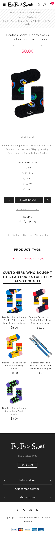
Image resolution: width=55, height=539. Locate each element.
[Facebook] (17, 510)
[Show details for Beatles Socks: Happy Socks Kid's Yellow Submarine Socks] (41, 301)
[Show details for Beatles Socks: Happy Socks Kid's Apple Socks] (14, 392)
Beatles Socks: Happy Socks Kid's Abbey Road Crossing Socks (14, 320)
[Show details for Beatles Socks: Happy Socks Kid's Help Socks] (14, 346)
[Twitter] (24, 510)
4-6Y (29, 184)
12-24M (29, 173)
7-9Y (29, 189)
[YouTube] (30, 510)
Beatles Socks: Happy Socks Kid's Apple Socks (14, 411)
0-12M (29, 168)
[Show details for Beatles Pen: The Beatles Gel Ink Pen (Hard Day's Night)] (41, 346)
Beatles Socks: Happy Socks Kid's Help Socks (14, 365)
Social (27, 217)
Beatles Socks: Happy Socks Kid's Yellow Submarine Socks (41, 320)
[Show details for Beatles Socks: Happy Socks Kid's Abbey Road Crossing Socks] (14, 301)
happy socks (32, 258)
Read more (27, 465)
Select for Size (27, 162)
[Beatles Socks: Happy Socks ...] (19, 45)
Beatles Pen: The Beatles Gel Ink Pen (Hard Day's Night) (41, 365)
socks (14, 258)
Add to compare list (47, 200)
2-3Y (29, 178)
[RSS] (37, 510)
